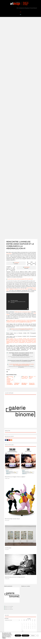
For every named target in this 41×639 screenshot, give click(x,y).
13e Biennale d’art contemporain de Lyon (22, 311)
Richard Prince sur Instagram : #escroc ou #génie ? (15, 476)
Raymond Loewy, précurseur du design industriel (15, 577)
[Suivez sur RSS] (11, 440)
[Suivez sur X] (7, 440)
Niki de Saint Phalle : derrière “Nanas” (12, 518)
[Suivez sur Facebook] (5, 440)
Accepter (18, 635)
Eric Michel (25, 289)
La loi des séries (8, 547)
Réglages (33, 635)
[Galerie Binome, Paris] (12, 602)
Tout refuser (25, 635)
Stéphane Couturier (14, 289)
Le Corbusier (9, 253)
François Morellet (30, 287)
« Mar (22, 631)
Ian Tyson (20, 289)
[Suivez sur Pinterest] (9, 440)
